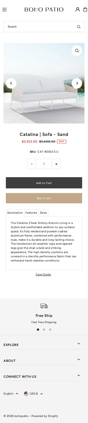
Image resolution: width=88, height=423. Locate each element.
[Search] (78, 26)
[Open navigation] (11, 9)
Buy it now (44, 198)
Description (15, 212)
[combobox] (44, 26)
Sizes (43, 212)
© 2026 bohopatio (16, 416)
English (8, 393)
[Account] (78, 9)
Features (31, 212)
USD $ (34, 393)
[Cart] (85, 9)
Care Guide (43, 274)
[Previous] (11, 83)
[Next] (77, 83)
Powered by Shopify (44, 416)
